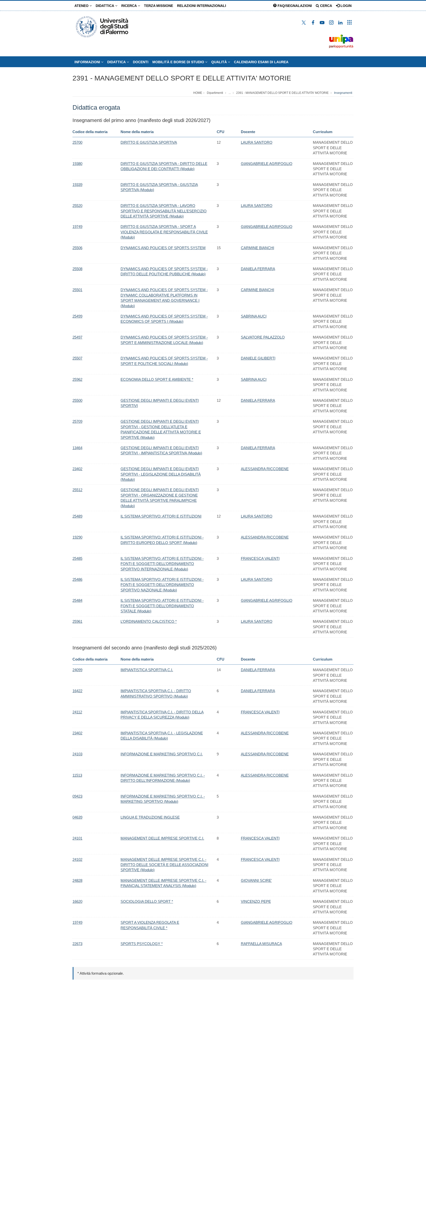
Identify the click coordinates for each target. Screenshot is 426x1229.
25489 (77, 516)
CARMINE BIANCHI (257, 248)
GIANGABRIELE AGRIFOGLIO (266, 163)
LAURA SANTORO (256, 142)
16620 (77, 901)
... (230, 93)
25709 (77, 421)
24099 (77, 670)
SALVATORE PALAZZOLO (263, 337)
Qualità (219, 62)
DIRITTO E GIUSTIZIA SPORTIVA (149, 142)
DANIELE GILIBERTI (258, 358)
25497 (77, 337)
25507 (77, 358)
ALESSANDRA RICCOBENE (265, 469)
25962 (77, 379)
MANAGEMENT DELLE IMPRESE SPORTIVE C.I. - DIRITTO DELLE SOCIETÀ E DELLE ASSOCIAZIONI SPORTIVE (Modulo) (164, 864)
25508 (77, 269)
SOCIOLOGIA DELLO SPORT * (147, 901)
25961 (77, 621)
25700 (77, 142)
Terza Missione (158, 6)
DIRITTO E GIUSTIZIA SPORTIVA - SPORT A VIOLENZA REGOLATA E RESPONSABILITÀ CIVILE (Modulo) (164, 231)
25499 (77, 316)
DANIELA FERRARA (258, 269)
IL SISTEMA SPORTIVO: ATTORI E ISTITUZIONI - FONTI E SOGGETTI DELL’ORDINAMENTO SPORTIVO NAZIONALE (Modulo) (162, 584)
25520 (77, 205)
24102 (77, 859)
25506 (77, 248)
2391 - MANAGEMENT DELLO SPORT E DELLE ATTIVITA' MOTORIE (181, 78)
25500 (77, 400)
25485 (77, 558)
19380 (77, 163)
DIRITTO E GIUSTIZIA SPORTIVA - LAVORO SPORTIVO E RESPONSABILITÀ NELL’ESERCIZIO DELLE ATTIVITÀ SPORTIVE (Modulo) (164, 210)
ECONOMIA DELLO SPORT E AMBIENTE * (157, 379)
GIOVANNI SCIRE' (256, 880)
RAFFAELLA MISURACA (261, 944)
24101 (77, 838)
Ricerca (129, 6)
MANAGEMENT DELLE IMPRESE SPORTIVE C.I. (162, 838)
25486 (77, 579)
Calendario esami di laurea (261, 62)
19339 (77, 184)
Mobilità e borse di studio (178, 62)
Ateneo (81, 6)
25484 (77, 600)
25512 (77, 490)
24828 (77, 880)
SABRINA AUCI (253, 316)
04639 (77, 817)
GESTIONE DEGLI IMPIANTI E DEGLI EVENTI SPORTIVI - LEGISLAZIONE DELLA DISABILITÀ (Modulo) (161, 474)
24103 (77, 754)
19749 (77, 226)
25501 (77, 290)
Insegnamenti (343, 93)
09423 (77, 796)
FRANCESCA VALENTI (260, 558)
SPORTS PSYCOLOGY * (142, 944)
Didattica (105, 6)
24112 (77, 712)
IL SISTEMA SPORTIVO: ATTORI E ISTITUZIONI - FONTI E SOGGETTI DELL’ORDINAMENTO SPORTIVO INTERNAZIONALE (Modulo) (162, 563)
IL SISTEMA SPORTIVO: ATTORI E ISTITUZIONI (161, 516)
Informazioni (87, 62)
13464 (77, 448)
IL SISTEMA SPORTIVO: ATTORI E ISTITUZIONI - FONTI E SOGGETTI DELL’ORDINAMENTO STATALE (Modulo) (162, 605)
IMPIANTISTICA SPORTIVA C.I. (147, 670)
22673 (77, 944)
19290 (77, 537)
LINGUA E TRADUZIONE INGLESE (150, 817)
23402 (77, 469)
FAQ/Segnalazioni (294, 6)
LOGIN (345, 6)
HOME (197, 93)
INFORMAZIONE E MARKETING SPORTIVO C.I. (162, 754)
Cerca (325, 6)
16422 (77, 691)
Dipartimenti (215, 93)
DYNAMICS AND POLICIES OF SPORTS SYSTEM (163, 248)
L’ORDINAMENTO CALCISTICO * (149, 621)
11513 (77, 775)
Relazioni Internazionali (201, 6)
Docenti (140, 62)
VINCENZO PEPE (256, 901)
